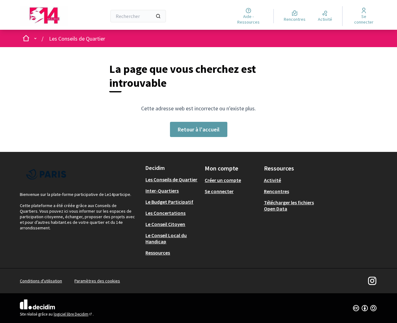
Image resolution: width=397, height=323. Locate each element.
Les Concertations (165, 213)
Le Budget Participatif (169, 202)
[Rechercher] (158, 16)
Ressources (157, 253)
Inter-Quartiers (162, 191)
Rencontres (276, 191)
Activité (272, 180)
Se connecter (219, 191)
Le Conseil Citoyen (165, 224)
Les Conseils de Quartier (77, 38)
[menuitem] (172, 179)
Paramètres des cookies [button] (97, 281)
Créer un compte (223, 180)
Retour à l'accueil (199, 129)
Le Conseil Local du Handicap (166, 238)
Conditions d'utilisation (41, 281)
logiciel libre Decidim (73, 314)
